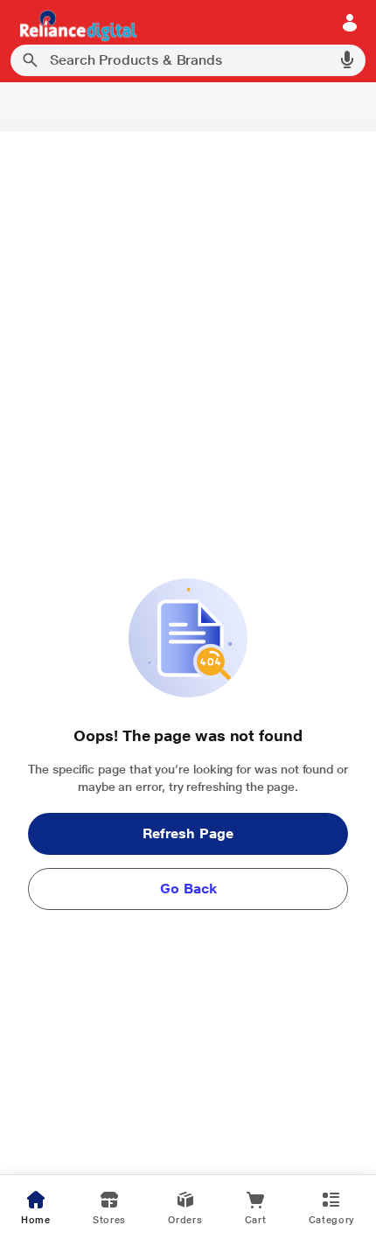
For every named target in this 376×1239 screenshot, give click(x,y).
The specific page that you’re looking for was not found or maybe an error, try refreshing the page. (188, 778)
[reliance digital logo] (73, 25)
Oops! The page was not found (187, 735)
